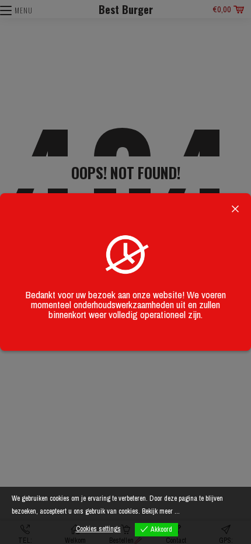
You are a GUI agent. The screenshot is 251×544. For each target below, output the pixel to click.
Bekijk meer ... (161, 511)
